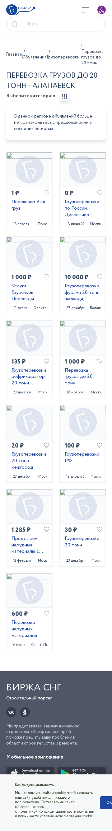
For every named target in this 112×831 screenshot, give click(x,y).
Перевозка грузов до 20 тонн (79, 377)
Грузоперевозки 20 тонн (82, 542)
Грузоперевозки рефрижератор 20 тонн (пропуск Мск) (29, 377)
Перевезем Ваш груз (28, 205)
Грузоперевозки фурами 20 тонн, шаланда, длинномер (82, 292)
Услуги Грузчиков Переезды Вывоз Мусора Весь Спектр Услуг (28, 292)
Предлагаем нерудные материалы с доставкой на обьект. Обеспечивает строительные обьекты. (27, 545)
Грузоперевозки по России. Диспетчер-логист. (82, 208)
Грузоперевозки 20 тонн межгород (29, 461)
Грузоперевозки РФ (82, 457)
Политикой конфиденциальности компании (56, 811)
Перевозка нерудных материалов (24, 629)
